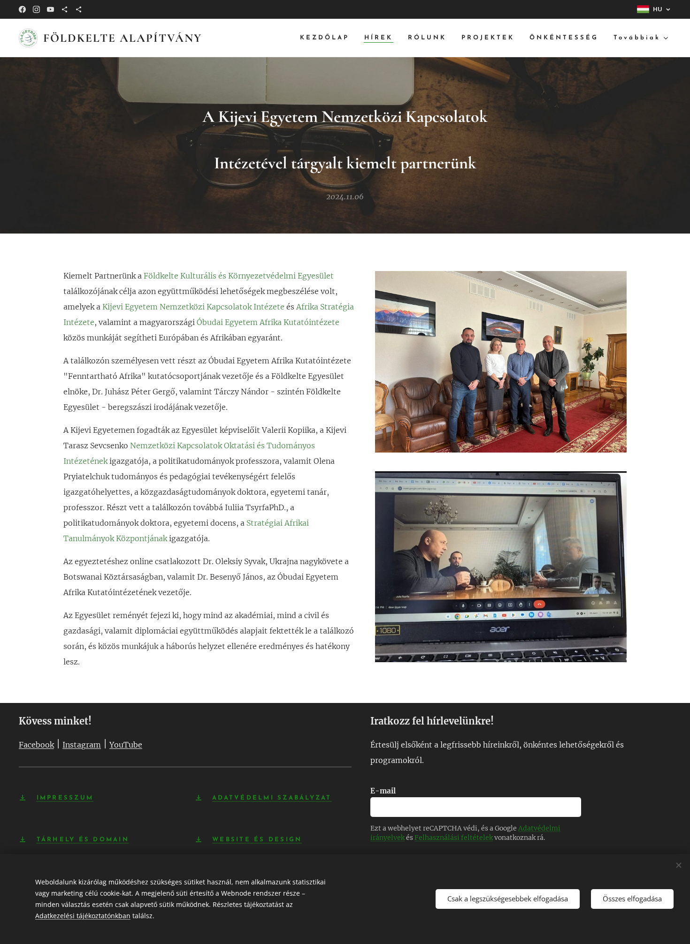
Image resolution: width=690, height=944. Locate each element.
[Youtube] (50, 9)
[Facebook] (22, 9)
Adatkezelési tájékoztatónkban (82, 915)
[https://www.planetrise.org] (64, 9)
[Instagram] (36, 9)
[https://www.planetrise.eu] (78, 9)
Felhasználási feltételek (453, 837)
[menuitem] (327, 38)
